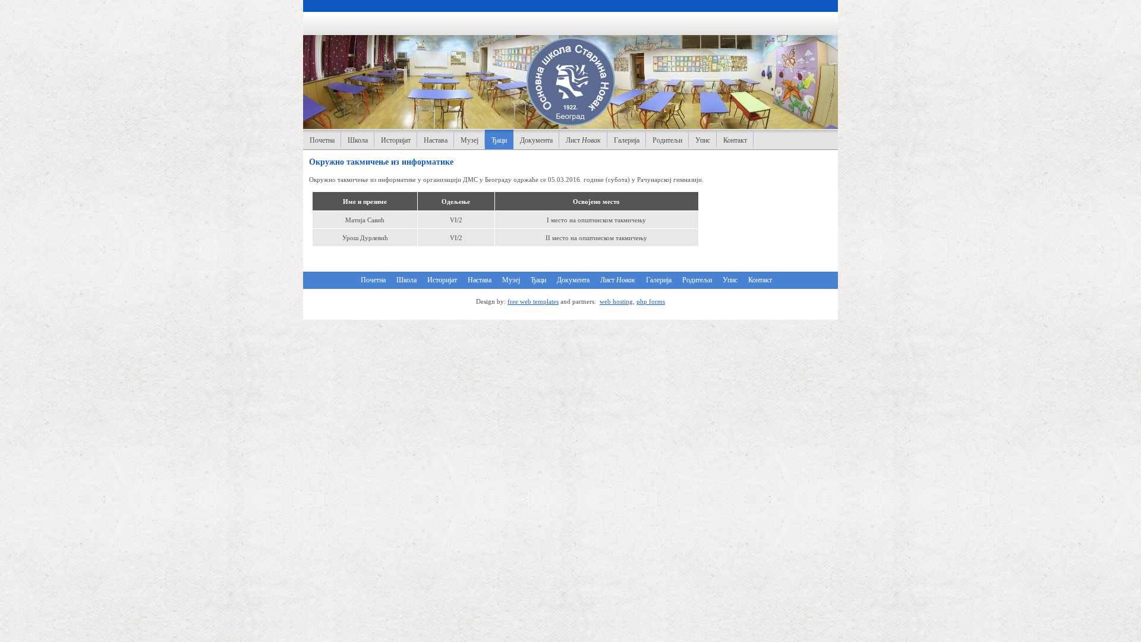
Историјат (396, 140)
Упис (702, 140)
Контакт (735, 140)
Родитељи (667, 140)
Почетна (322, 140)
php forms (650, 301)
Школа (358, 140)
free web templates (533, 301)
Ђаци (499, 140)
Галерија (626, 140)
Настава (435, 140)
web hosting (616, 301)
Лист (583, 140)
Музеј (469, 140)
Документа (536, 140)
